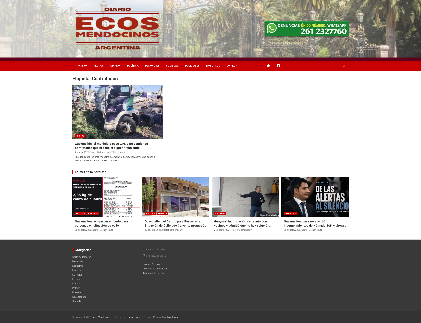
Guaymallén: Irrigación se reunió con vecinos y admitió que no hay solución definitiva (241, 225)
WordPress (173, 317)
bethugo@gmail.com (156, 255)
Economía (77, 265)
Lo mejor (77, 274)
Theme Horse (133, 317)
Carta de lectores (81, 256)
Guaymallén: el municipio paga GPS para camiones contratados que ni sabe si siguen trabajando (111, 146)
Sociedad (172, 65)
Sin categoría (79, 296)
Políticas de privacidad (155, 268)
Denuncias (152, 65)
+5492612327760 (155, 249)
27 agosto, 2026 (153, 230)
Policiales (192, 65)
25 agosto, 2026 (292, 230)
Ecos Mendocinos (101, 317)
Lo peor (232, 65)
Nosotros (213, 65)
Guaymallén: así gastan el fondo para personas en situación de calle (101, 223)
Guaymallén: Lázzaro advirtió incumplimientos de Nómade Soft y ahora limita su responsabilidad (314, 225)
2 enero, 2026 (82, 152)
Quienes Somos (151, 264)
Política (133, 65)
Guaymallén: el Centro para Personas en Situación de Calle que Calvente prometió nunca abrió (174, 225)
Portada (93, 213)
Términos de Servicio (154, 273)
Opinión (115, 65)
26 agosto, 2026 (222, 230)
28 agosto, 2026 (83, 230)
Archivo (81, 65)
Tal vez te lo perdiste (90, 172)
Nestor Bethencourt (100, 152)
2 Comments (118, 152)
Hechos (98, 65)
